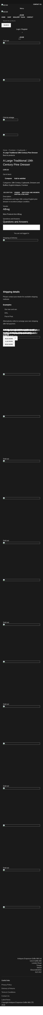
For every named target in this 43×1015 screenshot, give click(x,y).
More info (3, 1013)
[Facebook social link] (16, 1)
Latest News (6, 1000)
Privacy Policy (7, 985)
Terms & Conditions (8, 992)
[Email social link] (21, 1)
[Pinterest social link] (24, 1)
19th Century (16, 183)
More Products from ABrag (12, 214)
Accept (10, 1013)
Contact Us (5, 996)
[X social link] (19, 1)
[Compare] (5, 945)
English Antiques (15, 185)
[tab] (7, 192)
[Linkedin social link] (26, 1)
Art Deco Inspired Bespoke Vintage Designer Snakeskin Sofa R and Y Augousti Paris (20, 333)
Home (5, 150)
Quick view (10, 945)
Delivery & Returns (8, 988)
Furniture (12, 150)
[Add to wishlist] (16, 945)
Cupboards (22, 150)
